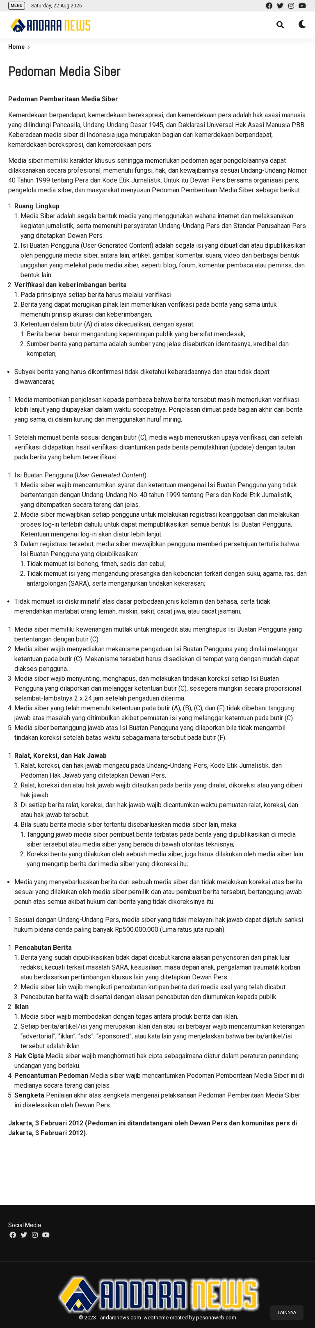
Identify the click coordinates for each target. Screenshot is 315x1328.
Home (16, 46)
